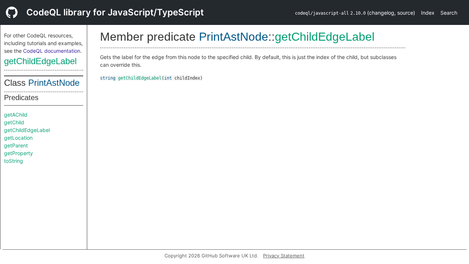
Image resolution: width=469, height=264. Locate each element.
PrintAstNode (54, 83)
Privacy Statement (283, 255)
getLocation (18, 138)
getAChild (15, 114)
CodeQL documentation (51, 51)
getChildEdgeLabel (40, 61)
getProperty (18, 153)
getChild (14, 122)
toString (13, 161)
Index (428, 13)
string (107, 78)
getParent (16, 145)
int (168, 78)
